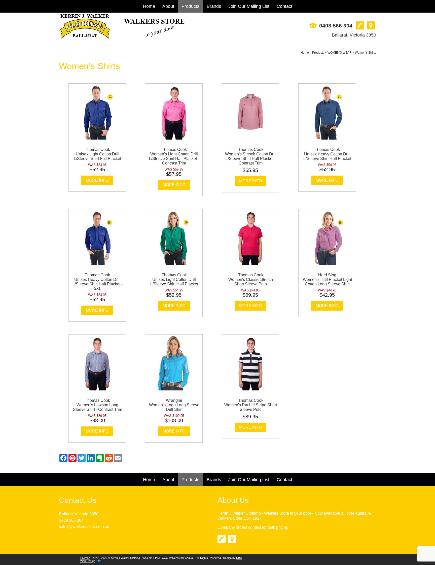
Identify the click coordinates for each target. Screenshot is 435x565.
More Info (97, 180)
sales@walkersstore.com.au (84, 526)
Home (149, 6)
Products (190, 6)
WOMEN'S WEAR (340, 52)
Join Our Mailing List (248, 6)
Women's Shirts (365, 52)
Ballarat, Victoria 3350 (354, 35)
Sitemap (85, 557)
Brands (214, 6)
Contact (284, 6)
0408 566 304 (335, 25)
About (168, 6)
